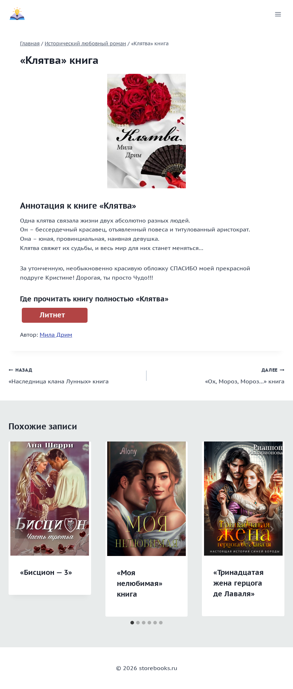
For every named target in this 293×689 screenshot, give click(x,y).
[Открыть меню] (277, 14)
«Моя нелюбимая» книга (140, 583)
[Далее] (271, 529)
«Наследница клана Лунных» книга (59, 376)
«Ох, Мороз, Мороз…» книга (244, 376)
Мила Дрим (56, 334)
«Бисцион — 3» (46, 572)
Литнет (52, 315)
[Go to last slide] (21, 529)
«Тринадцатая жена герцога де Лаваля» (238, 583)
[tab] (132, 622)
